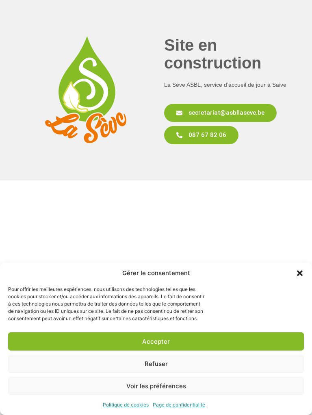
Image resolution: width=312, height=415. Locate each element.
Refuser (156, 364)
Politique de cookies (126, 405)
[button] (300, 273)
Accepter (156, 341)
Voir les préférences (156, 386)
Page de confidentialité (179, 405)
